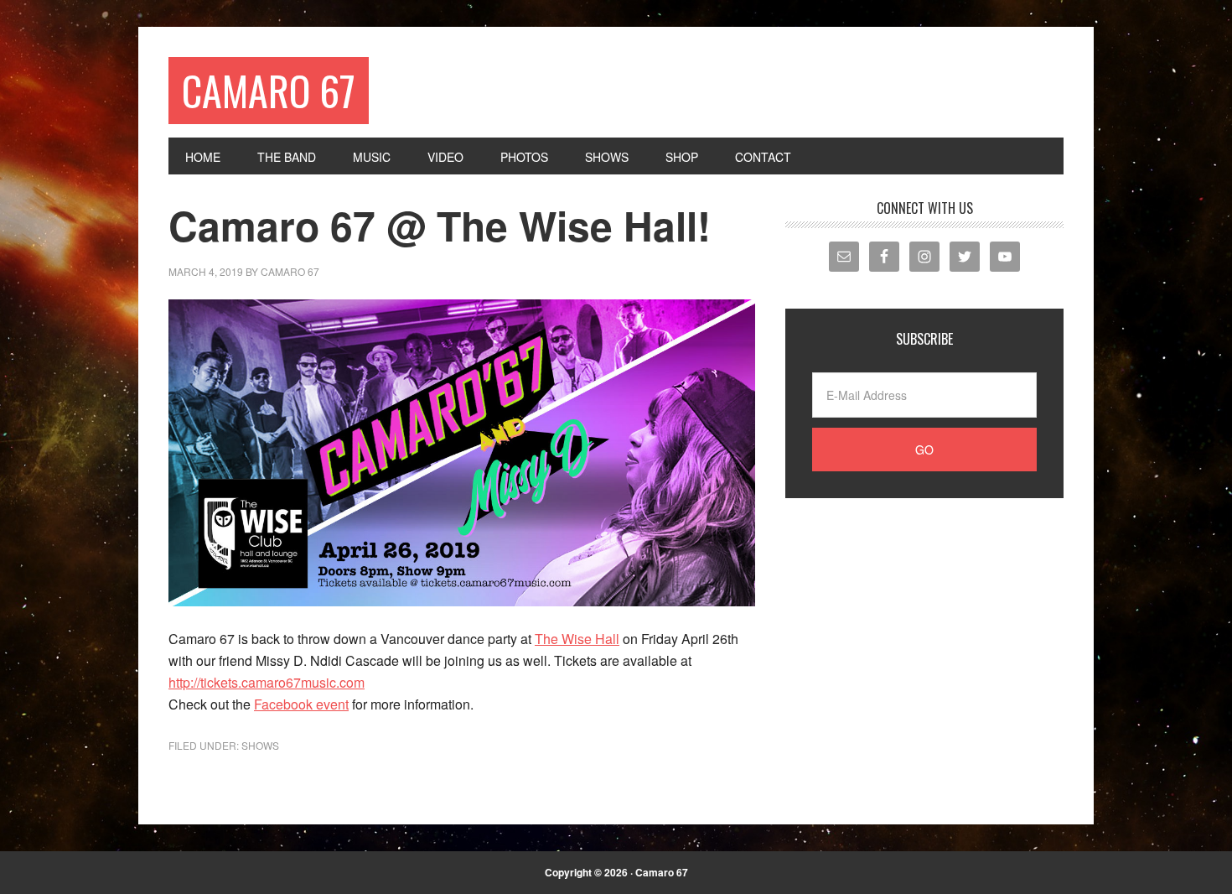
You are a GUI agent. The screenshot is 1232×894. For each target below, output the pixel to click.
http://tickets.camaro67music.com (266, 682)
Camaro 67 (268, 90)
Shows (260, 745)
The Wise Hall (577, 638)
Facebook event (301, 704)
